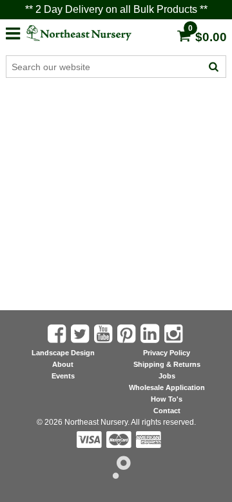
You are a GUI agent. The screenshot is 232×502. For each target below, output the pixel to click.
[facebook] (58, 333)
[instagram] (174, 333)
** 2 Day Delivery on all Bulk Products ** (116, 9)
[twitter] (81, 333)
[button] (13, 32)
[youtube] (104, 333)
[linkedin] (151, 333)
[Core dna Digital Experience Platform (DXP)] (116, 475)
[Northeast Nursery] (90, 33)
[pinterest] (127, 333)
